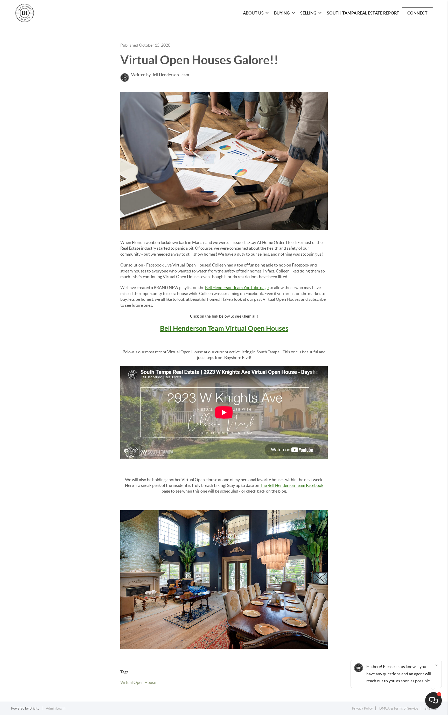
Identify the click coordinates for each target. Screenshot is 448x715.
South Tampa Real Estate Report (363, 13)
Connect (417, 13)
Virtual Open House (138, 682)
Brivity (34, 708)
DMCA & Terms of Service (398, 708)
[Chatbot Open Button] (433, 700)
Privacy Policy (362, 708)
